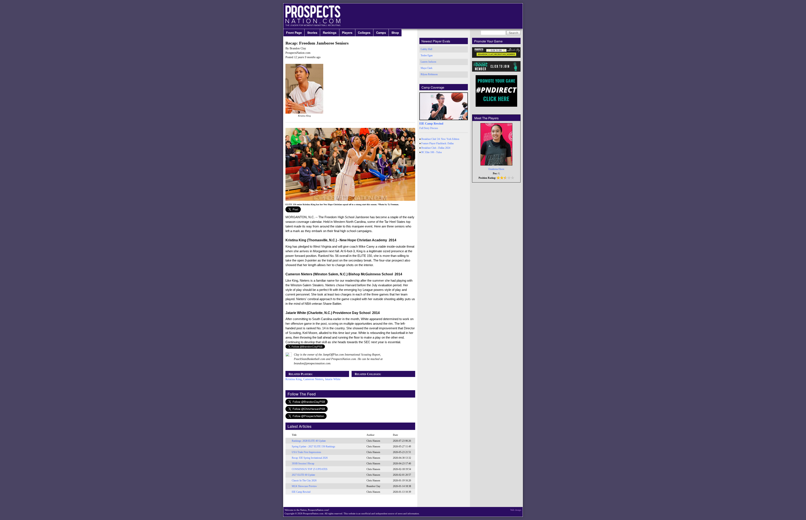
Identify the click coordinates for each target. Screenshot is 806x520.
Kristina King (293, 379)
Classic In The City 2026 (304, 480)
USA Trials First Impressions (306, 452)
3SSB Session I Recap (303, 463)
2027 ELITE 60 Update (303, 474)
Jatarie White (332, 379)
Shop (395, 32)
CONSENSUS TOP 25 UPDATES (309, 469)
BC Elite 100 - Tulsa (431, 152)
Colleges (364, 32)
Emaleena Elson (496, 169)
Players (347, 32)
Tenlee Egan (427, 55)
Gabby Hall (426, 49)
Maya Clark (426, 68)
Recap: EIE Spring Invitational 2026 (310, 457)
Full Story (424, 128)
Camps (381, 32)
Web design (515, 510)
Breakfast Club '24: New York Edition (440, 139)
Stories (312, 32)
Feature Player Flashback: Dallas (437, 143)
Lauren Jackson (428, 61)
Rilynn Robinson (429, 74)
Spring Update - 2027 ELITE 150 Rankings (313, 446)
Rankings (329, 32)
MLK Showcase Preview (304, 486)
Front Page (294, 32)
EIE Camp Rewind (301, 491)
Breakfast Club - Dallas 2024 (435, 147)
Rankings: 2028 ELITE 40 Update (309, 440)
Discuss (434, 128)
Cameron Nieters (313, 379)
